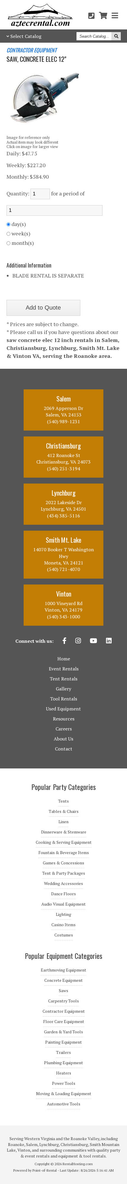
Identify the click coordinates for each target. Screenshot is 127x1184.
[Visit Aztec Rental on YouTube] (93, 641)
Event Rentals (64, 668)
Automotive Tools (63, 1104)
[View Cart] (103, 15)
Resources (63, 718)
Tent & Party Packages (63, 873)
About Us (63, 738)
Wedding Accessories (63, 883)
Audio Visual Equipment (63, 904)
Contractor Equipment (64, 1011)
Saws (63, 991)
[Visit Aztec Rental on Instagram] (78, 641)
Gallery (63, 688)
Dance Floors (63, 894)
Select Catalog (25, 36)
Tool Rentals (63, 698)
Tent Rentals (63, 678)
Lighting (63, 914)
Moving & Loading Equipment (63, 1094)
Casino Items (63, 925)
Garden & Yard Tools (63, 1032)
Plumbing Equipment (63, 1063)
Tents (63, 801)
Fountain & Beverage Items (63, 853)
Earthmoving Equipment (63, 970)
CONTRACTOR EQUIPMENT (31, 50)
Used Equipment (63, 708)
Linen (63, 822)
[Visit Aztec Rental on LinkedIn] (109, 641)
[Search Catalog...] (116, 36)
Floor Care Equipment (63, 1021)
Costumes (63, 935)
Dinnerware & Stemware (63, 832)
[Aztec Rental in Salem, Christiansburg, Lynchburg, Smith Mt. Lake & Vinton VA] (40, 25)
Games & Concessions (63, 863)
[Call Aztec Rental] (91, 15)
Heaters (63, 1073)
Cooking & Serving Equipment (64, 842)
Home (63, 658)
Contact (63, 748)
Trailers (63, 1052)
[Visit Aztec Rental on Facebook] (64, 641)
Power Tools (63, 1083)
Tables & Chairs (64, 811)
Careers (64, 728)
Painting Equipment (63, 1042)
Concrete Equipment (63, 980)
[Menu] (115, 15)
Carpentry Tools (63, 1001)
